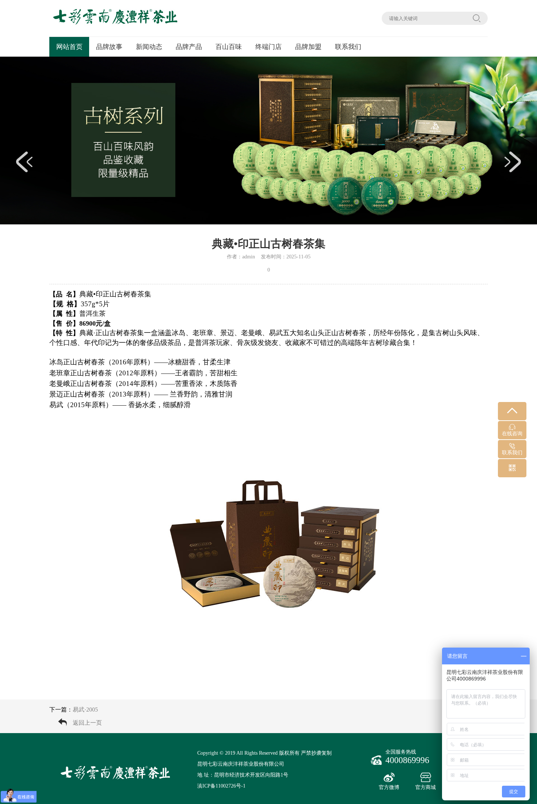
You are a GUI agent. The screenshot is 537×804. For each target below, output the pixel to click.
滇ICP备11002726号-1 (221, 786)
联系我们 (348, 46)
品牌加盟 (308, 46)
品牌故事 (109, 46)
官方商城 (425, 787)
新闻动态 (149, 46)
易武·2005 (85, 709)
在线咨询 (512, 433)
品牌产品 (189, 46)
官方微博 (389, 787)
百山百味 (229, 46)
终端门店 (268, 46)
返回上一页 (87, 723)
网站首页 (69, 46)
